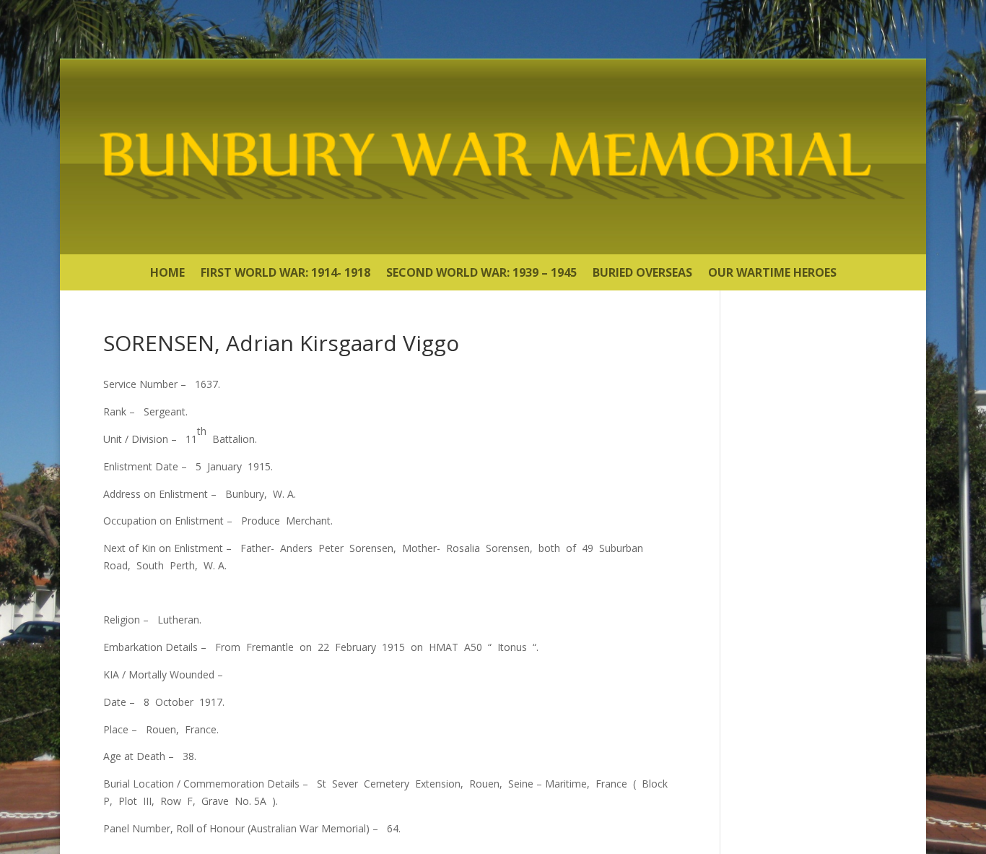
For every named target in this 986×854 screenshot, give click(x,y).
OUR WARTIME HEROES (772, 273)
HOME (167, 273)
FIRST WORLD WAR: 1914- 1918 (285, 273)
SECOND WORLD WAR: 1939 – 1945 (481, 273)
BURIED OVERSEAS (642, 273)
